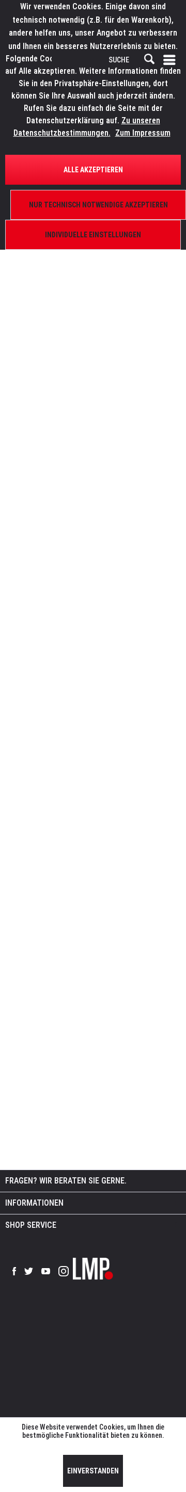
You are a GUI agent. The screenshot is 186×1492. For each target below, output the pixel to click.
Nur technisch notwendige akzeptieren (98, 205)
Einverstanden (93, 1471)
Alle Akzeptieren (93, 170)
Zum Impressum (143, 133)
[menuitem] (171, 60)
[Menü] (171, 60)
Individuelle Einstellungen (93, 235)
